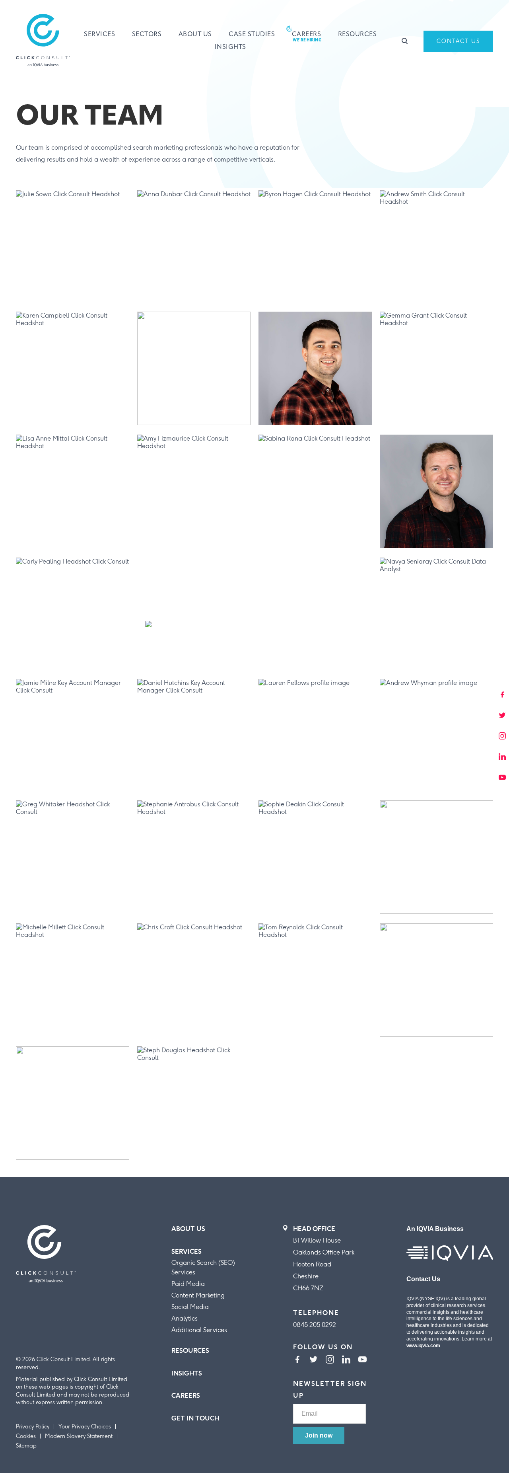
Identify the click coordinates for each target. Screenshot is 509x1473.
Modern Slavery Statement (79, 1436)
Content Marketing (198, 1295)
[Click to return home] (43, 41)
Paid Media (188, 1284)
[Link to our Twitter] (313, 1360)
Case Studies (252, 34)
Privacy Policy (32, 1426)
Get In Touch (195, 1418)
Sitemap (26, 1445)
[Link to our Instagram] (330, 1360)
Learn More (45, 291)
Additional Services (199, 1330)
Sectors (147, 34)
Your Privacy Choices (84, 1426)
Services (99, 34)
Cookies (26, 1436)
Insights (230, 47)
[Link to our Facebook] (297, 1360)
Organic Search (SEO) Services (203, 1267)
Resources (357, 34)
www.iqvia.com (423, 1345)
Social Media (190, 1307)
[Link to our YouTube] (362, 1360)
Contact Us (458, 41)
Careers (306, 34)
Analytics (184, 1318)
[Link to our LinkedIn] (346, 1360)
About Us (195, 34)
